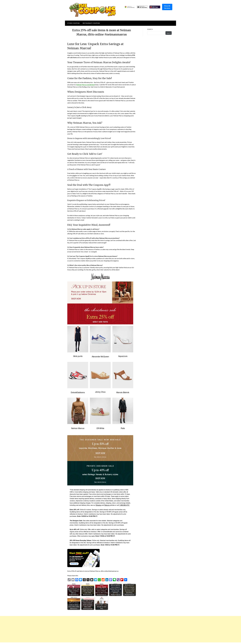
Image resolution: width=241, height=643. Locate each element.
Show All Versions (167, 7)
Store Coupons (73, 23)
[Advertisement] (56, 629)
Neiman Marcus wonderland (85, 84)
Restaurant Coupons (91, 23)
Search (150, 29)
